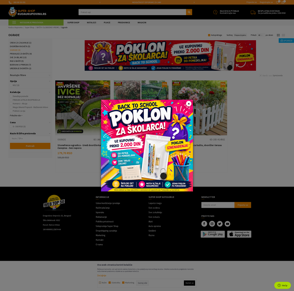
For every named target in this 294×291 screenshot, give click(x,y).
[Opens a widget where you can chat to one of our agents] (282, 285)
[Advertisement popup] (147, 145)
